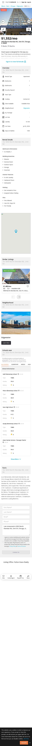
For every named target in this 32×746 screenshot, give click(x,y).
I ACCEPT (24, 743)
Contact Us (16, 552)
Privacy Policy (12, 546)
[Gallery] (28, 29)
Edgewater (20, 6)
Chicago (13, 6)
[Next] (29, 21)
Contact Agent (11, 578)
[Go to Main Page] (11, 2)
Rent (7, 6)
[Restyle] (3, 29)
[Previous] (3, 21)
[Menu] (3, 2)
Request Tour (20, 578)
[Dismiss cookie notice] (30, 742)
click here (26, 739)
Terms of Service (21, 546)
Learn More (6, 343)
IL (17, 2)
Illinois (3, 6)
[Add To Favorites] (28, 286)
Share (28, 578)
